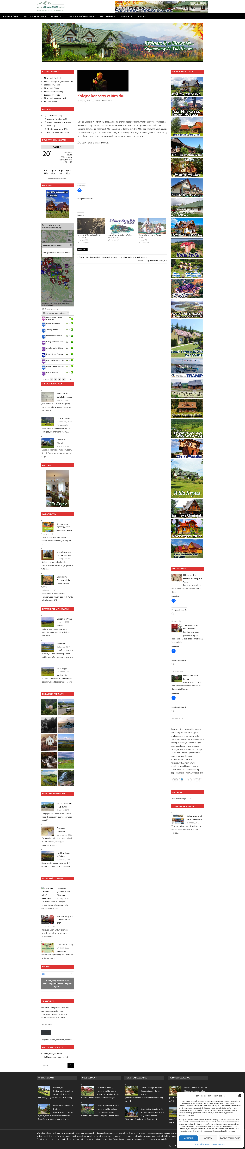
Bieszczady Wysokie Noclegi (56, 98)
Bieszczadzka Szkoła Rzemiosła (54, 318)
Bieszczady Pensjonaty (53, 91)
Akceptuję (188, 1138)
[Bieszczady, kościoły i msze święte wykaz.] (49, 707)
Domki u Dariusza (53, 323)
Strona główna (10, 16)
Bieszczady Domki (52, 85)
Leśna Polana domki (54, 336)
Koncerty (108, 101)
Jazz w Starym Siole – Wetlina (120, 235)
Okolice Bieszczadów (56, 132)
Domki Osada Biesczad (55, 366)
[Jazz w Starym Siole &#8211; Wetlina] (122, 226)
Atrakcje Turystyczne (56, 119)
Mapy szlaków (107, 16)
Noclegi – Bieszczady (34, 16)
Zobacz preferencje (230, 1138)
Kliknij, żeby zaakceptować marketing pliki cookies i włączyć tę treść (57, 983)
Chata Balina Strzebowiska (152, 1109)
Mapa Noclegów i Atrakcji (81, 16)
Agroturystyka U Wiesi (54, 348)
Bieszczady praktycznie (57, 122)
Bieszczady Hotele (52, 95)
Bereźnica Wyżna (64, 619)
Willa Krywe (58, 1087)
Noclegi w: (56, 16)
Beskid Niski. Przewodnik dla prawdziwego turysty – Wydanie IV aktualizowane (113, 257)
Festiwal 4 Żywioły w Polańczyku (152, 260)
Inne (49, 125)
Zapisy (46, 1032)
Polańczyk (61, 643)
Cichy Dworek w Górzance (108, 1105)
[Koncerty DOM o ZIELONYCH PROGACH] (91, 226)
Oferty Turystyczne (55, 129)
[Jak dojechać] (70, 317)
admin (97, 101)
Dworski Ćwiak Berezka (55, 360)
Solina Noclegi (50, 101)
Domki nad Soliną (105, 1087)
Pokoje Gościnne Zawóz (55, 342)
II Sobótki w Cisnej (65, 944)
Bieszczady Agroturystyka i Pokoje (58, 81)
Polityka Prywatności (218, 1144)
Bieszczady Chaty (51, 88)
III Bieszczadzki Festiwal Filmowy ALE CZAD (192, 578)
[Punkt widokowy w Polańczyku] (66, 743)
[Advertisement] (123, 110)
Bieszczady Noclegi (52, 78)
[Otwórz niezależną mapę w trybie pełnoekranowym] (72, 226)
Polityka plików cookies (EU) (56, 1057)
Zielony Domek (52, 329)
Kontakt (142, 16)
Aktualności (127, 16)
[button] (240, 1096)
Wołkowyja (62, 668)
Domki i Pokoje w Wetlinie (152, 1087)
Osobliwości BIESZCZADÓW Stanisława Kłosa (64, 527)
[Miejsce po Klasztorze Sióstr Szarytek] (49, 743)
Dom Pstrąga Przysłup (54, 354)
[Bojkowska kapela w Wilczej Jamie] (152, 226)
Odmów (208, 1138)
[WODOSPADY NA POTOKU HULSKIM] (49, 760)
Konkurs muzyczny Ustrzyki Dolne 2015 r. (65, 919)
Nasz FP (46, 967)
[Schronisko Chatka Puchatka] (66, 725)
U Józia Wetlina (52, 372)
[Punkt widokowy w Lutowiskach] (66, 707)
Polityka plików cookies (202, 1144)
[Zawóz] (66, 760)
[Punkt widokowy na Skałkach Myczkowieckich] (49, 778)
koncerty (82, 250)
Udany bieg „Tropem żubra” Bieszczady (63, 891)
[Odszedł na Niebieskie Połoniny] (49, 725)
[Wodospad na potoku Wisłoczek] (66, 778)
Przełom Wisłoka (64, 418)
